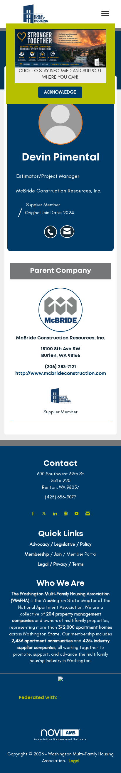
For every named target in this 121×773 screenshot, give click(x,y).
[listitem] (52, 228)
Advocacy (39, 544)
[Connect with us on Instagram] (65, 513)
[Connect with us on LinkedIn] (55, 513)
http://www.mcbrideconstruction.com (60, 373)
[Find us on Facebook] (33, 513)
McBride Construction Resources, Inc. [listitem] (60, 338)
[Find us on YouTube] (76, 513)
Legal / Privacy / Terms (60, 564)
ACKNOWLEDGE (60, 92)
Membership (37, 554)
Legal (74, 760)
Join (58, 554)
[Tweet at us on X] (44, 513)
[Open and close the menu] (91, 14)
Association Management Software (60, 739)
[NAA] (80, 697)
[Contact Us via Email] (88, 513)
